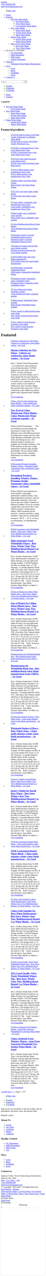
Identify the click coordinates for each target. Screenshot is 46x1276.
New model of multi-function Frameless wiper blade (22, 328)
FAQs (13, 75)
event (13, 68)
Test (7, 1150)
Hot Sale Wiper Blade (19, 19)
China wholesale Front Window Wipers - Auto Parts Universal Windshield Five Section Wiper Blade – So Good (25, 1044)
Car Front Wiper (24, 1191)
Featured (9, 97)
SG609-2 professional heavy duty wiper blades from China (24, 153)
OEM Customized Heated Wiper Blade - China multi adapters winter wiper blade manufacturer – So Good (25, 855)
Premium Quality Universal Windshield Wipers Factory (21, 240)
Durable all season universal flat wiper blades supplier (23, 251)
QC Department (12, 1143)
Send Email (5, 1200)
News (8, 66)
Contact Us (10, 77)
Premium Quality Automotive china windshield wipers (24, 284)
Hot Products (6, 1189)
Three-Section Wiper (9, 1191)
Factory (9, 1125)
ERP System (11, 1148)
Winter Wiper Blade (18, 37)
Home (8, 15)
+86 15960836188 (8, 1183)
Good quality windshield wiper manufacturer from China (23, 208)
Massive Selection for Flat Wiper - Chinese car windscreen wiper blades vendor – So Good (23, 354)
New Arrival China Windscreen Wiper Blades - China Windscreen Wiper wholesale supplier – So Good (24, 415)
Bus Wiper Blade (22, 46)
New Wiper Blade (18, 28)
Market (8, 1132)
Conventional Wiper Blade (26, 26)
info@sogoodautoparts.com (11, 6)
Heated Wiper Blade (23, 39)
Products (9, 17)
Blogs (13, 71)
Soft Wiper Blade (22, 22)
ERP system (15, 57)
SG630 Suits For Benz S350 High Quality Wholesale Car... (24, 142)
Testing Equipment (18, 59)
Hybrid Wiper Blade (23, 33)
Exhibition (15, 73)
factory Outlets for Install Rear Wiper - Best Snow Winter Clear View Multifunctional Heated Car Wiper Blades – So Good (25, 796)
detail (21, 397)
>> (14, 1092)
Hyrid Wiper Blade (23, 24)
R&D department (17, 55)
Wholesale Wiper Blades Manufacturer (26, 64)
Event (8, 1160)
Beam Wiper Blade (23, 30)
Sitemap (16, 1189)
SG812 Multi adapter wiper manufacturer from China (21, 175)
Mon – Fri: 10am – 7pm (10, 1180)
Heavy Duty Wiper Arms (28, 1194)
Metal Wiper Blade (23, 35)
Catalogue (10, 1134)
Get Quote (15, 397)
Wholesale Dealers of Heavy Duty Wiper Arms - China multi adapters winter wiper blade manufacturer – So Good (25, 733)
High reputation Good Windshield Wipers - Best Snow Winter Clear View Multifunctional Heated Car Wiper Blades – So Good (25, 546)
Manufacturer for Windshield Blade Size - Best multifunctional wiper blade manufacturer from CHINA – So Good (25, 671)
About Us (9, 62)
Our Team (10, 1127)
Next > (10, 1092)
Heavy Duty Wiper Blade (21, 44)
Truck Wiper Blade (23, 48)
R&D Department (13, 1146)
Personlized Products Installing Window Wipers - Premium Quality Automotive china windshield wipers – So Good (25, 481)
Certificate (10, 1129)
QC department (17, 53)
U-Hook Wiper (12, 1194)
